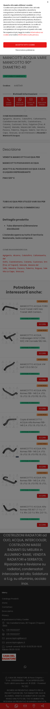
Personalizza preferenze (25, 50)
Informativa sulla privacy (28, 35)
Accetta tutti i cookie (25, 45)
